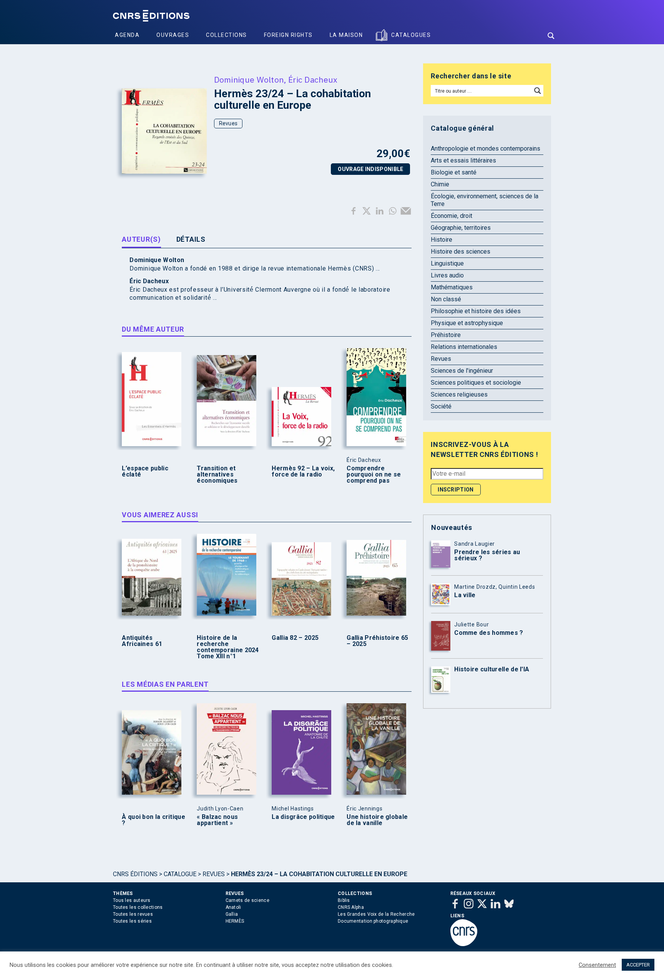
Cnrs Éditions (135, 874)
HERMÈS (235, 921)
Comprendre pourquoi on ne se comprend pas (374, 474)
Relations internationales (464, 346)
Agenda (127, 35)
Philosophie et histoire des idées (476, 311)
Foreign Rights (288, 35)
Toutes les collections (138, 907)
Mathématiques (452, 287)
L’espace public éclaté (145, 471)
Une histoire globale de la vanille (377, 820)
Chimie (440, 184)
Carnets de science (247, 900)
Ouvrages (172, 35)
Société (441, 406)
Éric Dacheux (313, 79)
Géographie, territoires (461, 227)
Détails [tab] (191, 239)
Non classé (446, 299)
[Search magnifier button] (551, 36)
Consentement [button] (597, 964)
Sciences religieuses (459, 394)
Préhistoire (446, 335)
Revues (228, 123)
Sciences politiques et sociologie (476, 382)
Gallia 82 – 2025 (295, 638)
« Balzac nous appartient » (217, 820)
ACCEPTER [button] (638, 965)
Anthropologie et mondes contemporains (485, 148)
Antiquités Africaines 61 (142, 641)
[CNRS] (463, 944)
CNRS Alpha (351, 907)
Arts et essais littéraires (463, 160)
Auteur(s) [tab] (141, 239)
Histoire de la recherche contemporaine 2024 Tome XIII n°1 (228, 647)
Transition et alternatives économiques (217, 474)
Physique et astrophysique (467, 323)
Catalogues (411, 35)
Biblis (344, 900)
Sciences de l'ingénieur (462, 370)
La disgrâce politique (303, 817)
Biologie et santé (453, 172)
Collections (226, 35)
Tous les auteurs (132, 900)
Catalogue (180, 874)
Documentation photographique (373, 921)
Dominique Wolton (249, 79)
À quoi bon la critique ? (153, 820)
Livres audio (447, 275)
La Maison (346, 35)
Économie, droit (451, 215)
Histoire (441, 239)
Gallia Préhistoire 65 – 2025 (377, 641)
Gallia (232, 914)
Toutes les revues (133, 914)
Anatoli (233, 907)
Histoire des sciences (460, 251)
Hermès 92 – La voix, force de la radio (303, 471)
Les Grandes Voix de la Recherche (376, 914)
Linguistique (447, 263)
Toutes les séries (132, 921)
